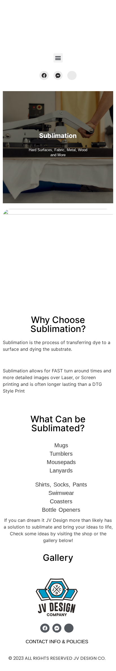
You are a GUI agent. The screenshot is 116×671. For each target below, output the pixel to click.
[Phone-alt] (71, 75)
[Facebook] (43, 75)
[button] (58, 58)
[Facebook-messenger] (58, 75)
